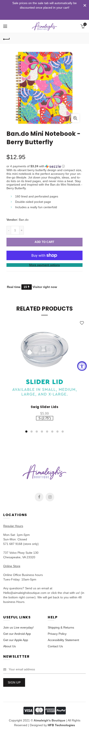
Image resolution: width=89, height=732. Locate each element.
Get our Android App (17, 633)
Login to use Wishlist (82, 323)
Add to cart (44, 242)
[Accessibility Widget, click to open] (82, 366)
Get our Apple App (15, 640)
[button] (44, 166)
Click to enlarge (75, 118)
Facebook (39, 497)
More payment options (44, 265)
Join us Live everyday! (18, 627)
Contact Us (55, 646)
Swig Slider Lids (44, 407)
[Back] (6, 38)
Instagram (50, 497)
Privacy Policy (57, 633)
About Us (9, 646)
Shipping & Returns (61, 627)
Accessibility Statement (63, 640)
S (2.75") (44, 418)
